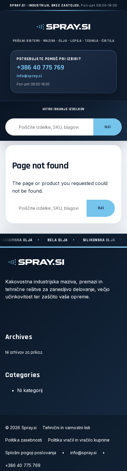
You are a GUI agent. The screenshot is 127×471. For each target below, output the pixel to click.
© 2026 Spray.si (21, 427)
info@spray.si (29, 76)
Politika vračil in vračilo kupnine (79, 439)
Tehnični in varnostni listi (66, 427)
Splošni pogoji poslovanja (30, 452)
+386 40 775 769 (40, 68)
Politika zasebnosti (23, 439)
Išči (107, 127)
